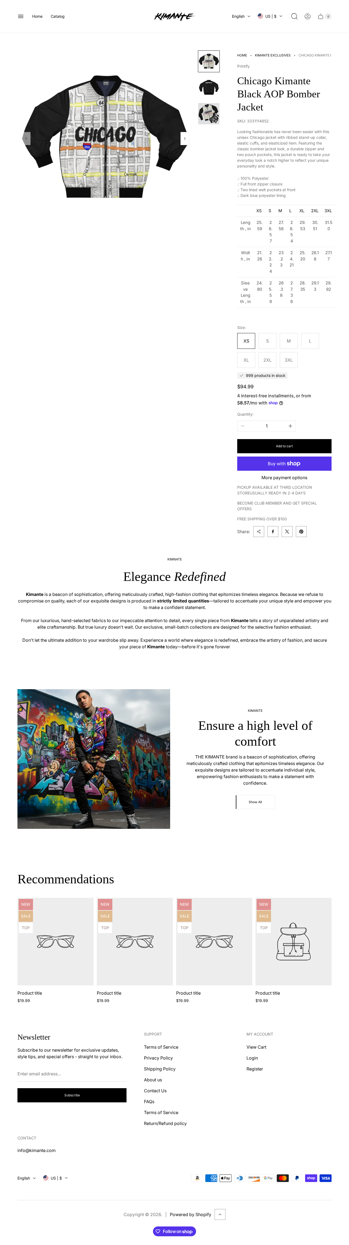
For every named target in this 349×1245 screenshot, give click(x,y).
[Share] (258, 531)
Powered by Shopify (190, 1214)
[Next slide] (184, 138)
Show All (255, 802)
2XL (267, 360)
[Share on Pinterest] (301, 531)
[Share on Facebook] (272, 531)
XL (246, 360)
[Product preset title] (55, 941)
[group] (209, 61)
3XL (289, 360)
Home (242, 55)
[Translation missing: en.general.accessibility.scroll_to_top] (220, 1214)
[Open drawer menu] (21, 16)
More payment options (284, 477)
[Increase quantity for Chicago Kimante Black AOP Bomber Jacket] (290, 426)
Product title (29, 993)
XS (246, 341)
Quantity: (245, 414)
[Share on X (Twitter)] (287, 531)
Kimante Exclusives (273, 55)
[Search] (294, 16)
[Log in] (308, 16)
